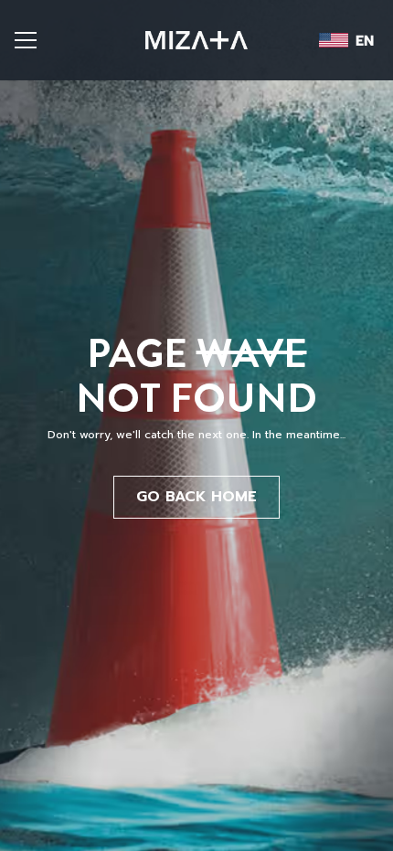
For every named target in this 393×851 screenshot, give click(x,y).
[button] (47, 40)
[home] (196, 40)
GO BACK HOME (196, 497)
